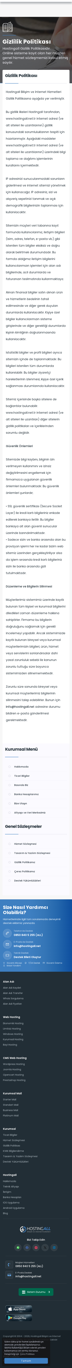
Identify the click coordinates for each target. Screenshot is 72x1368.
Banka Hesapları (12, 1197)
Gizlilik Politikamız (24, 862)
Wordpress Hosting (14, 1064)
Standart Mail (10, 1105)
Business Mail (10, 1110)
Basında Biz (21, 785)
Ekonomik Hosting (13, 1023)
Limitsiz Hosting (12, 1028)
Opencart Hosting (13, 1074)
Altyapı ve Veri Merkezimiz (30, 812)
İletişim (7, 1192)
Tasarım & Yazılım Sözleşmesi (32, 853)
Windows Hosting (13, 1034)
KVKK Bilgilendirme (13, 1151)
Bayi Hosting (10, 1044)
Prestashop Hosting (14, 1080)
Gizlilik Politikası (11, 1145)
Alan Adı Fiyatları (12, 1003)
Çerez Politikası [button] (27, 1354)
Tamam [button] (26, 1360)
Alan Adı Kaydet (12, 987)
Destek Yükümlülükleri (27, 880)
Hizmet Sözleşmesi (25, 844)
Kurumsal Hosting (13, 1039)
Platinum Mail (11, 1115)
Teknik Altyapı (11, 1186)
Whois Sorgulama (13, 998)
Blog (5, 1213)
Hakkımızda (21, 766)
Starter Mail (9, 1099)
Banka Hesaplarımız (26, 794)
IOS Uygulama (11, 1202)
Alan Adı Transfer (13, 993)
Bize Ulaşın (20, 803)
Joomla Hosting (12, 1069)
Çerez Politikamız (24, 871)
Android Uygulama (13, 1208)
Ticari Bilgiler (22, 776)
